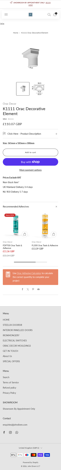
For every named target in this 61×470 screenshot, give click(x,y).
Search (6, 377)
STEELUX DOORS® (12, 325)
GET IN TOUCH (10, 351)
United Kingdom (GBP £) (29, 448)
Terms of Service (11, 382)
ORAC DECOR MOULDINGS (17, 346)
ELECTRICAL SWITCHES (15, 340)
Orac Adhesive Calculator (29, 273)
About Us (7, 356)
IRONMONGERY (11, 335)
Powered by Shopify (30, 462)
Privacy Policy (9, 393)
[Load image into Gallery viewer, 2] (38, 88)
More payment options (30, 170)
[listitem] (30, 4)
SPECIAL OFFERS (11, 361)
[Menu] (6, 14)
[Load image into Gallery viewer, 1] (22, 88)
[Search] (49, 14)
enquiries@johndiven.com (15, 425)
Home (15, 33)
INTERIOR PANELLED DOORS (18, 330)
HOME (6, 320)
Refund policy (9, 387)
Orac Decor (9, 103)
